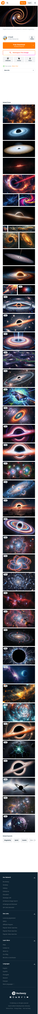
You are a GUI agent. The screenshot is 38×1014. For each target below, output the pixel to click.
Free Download (19, 45)
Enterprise (6, 937)
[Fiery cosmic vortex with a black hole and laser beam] (19, 183)
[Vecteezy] (3, 3)
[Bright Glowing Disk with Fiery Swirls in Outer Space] (11, 276)
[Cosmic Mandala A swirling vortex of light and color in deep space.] (19, 113)
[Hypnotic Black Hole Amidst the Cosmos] (19, 424)
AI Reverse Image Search (10, 946)
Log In (29, 3)
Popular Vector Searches (10, 973)
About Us (5, 997)
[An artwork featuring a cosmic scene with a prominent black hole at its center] (16, 247)
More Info (6, 69)
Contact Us (6, 993)
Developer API (7, 943)
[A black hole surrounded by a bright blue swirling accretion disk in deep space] (19, 131)
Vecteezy (5, 930)
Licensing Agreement (9, 963)
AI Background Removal (10, 950)
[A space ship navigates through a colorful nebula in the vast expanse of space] (10, 325)
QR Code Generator (8, 953)
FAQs (4, 990)
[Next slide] (31, 886)
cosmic (24, 886)
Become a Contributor (9, 1003)
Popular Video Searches (10, 979)
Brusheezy (6, 927)
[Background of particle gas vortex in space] (19, 758)
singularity (7, 886)
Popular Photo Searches (10, 976)
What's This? (15, 66)
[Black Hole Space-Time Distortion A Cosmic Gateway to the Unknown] (19, 701)
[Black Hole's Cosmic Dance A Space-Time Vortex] (19, 813)
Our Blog (5, 1000)
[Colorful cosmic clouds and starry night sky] (5, 241)
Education (6, 940)
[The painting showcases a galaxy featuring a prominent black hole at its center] (11, 259)
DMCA (4, 967)
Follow (32, 39)
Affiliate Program (8, 970)
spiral (16, 886)
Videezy (5, 934)
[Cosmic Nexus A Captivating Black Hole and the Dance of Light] (19, 387)
